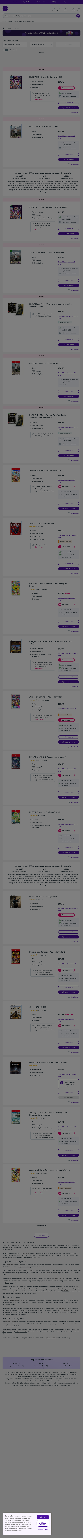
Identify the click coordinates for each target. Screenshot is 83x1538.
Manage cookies (43, 1529)
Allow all (42, 1517)
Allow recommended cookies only (43, 1523)
